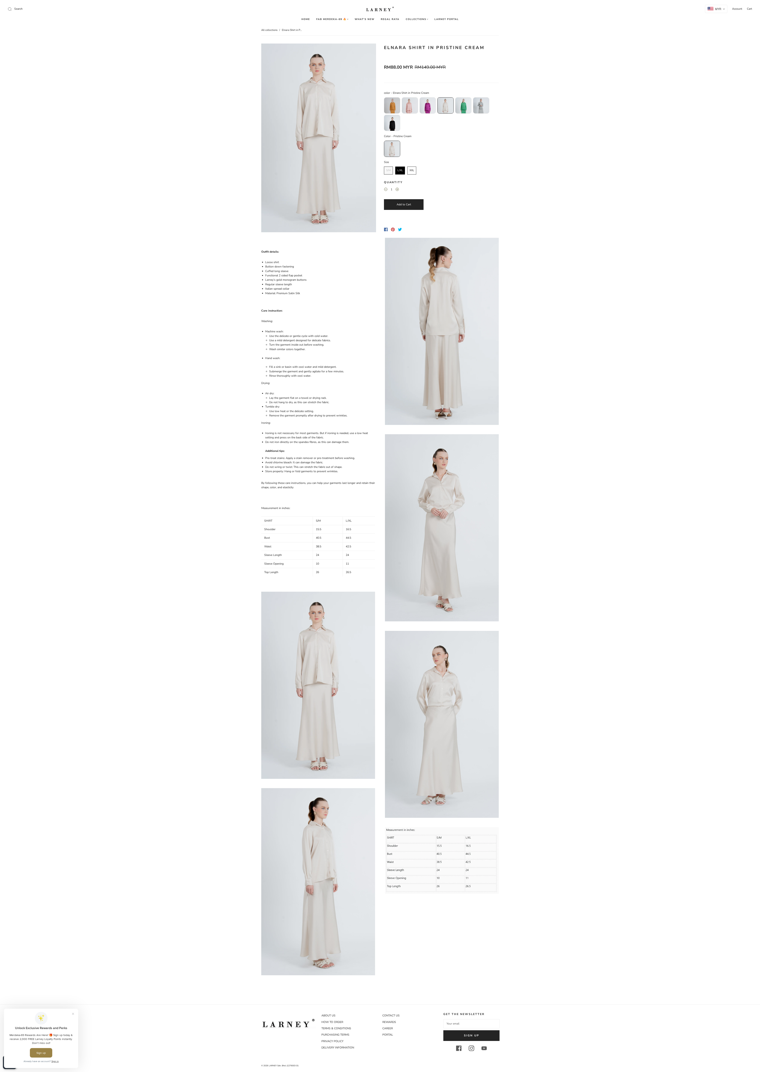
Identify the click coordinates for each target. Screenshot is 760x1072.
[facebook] (458, 1048)
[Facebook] (385, 229)
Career (387, 1028)
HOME (305, 19)
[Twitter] (400, 229)
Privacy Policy (332, 1041)
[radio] (392, 105)
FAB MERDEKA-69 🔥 (331, 19)
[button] (272, 139)
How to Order (332, 1022)
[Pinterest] (392, 229)
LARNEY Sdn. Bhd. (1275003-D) (283, 1065)
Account (737, 9)
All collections (269, 30)
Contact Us (391, 1015)
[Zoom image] (318, 139)
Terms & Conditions (336, 1028)
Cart (749, 9)
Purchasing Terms (335, 1035)
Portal (387, 1035)
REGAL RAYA (390, 19)
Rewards (389, 1022)
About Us (328, 1015)
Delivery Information (337, 1047)
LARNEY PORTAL (446, 19)
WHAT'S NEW (364, 19)
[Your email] (471, 1023)
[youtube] (484, 1048)
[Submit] (36, 9)
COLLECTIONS (416, 19)
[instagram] (471, 1048)
